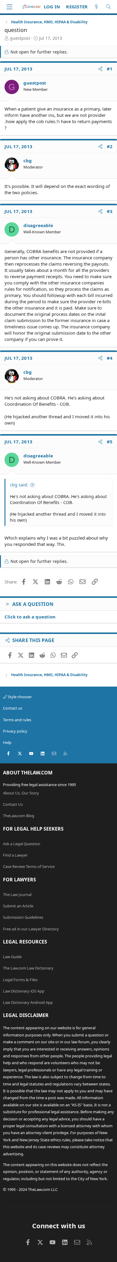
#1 (110, 69)
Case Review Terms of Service (29, 866)
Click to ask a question (30, 617)
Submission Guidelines (23, 917)
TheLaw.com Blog (18, 815)
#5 (110, 442)
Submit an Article (18, 906)
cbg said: (19, 485)
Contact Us (13, 804)
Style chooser (19, 696)
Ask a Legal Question (21, 843)
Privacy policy (15, 731)
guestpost (20, 38)
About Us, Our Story (21, 793)
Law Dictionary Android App (28, 1002)
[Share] (100, 69)
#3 (110, 211)
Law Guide (12, 956)
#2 (110, 146)
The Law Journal (17, 894)
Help (7, 742)
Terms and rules (17, 719)
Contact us (12, 708)
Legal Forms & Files (20, 979)
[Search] (108, 7)
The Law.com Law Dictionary (28, 968)
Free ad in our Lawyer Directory (31, 929)
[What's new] (96, 7)
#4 (110, 358)
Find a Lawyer (15, 855)
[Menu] (9, 7)
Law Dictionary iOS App (23, 991)
